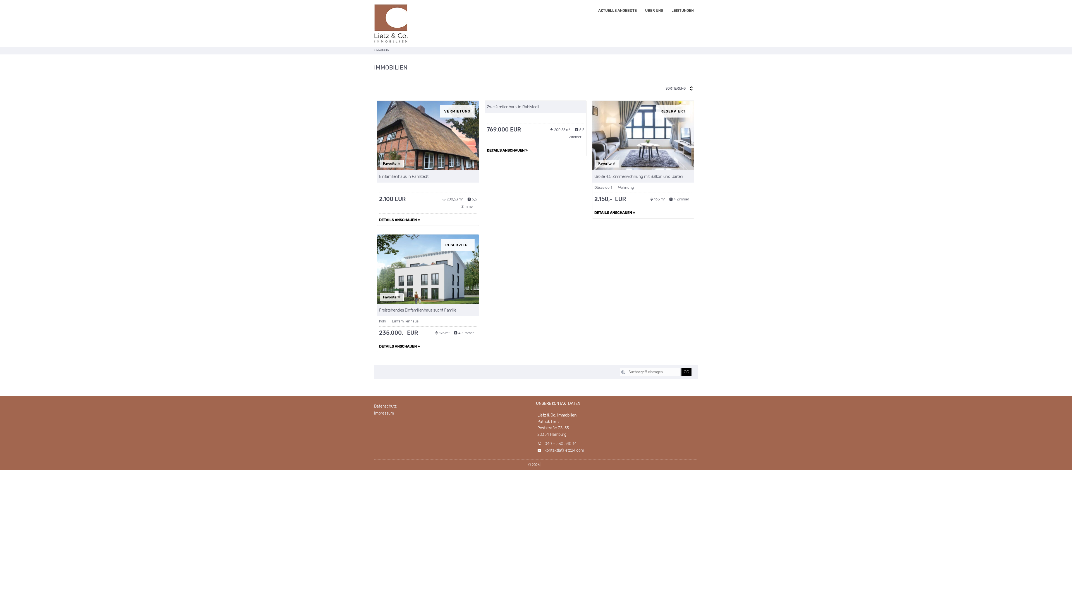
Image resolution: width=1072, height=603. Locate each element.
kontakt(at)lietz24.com (564, 450)
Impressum (384, 413)
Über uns (654, 10)
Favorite (390, 164)
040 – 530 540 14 (560, 443)
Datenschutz (385, 406)
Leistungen (682, 10)
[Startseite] (391, 23)
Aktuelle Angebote (617, 10)
